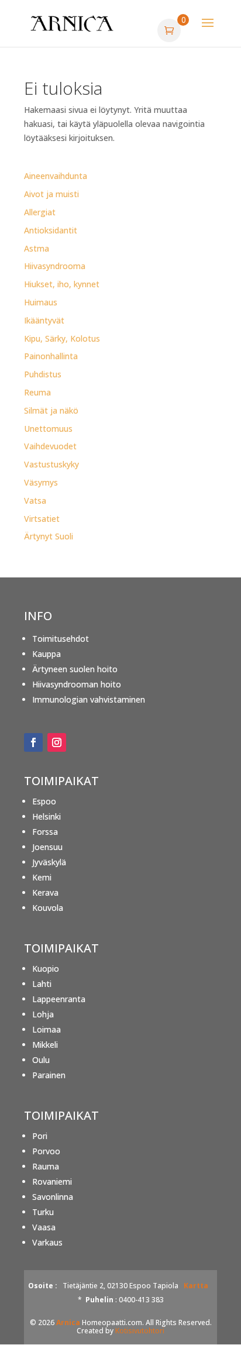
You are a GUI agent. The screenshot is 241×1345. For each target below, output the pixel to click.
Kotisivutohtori (139, 1331)
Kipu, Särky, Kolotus (62, 338)
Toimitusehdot (60, 638)
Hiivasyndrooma (54, 265)
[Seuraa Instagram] (56, 742)
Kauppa (46, 653)
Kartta (196, 1286)
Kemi (41, 877)
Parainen (49, 1075)
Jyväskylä (49, 862)
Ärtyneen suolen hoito (75, 669)
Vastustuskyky (51, 464)
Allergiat (40, 212)
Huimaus (40, 302)
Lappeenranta (58, 999)
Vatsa (35, 500)
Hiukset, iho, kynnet (61, 284)
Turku (43, 1211)
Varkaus (47, 1242)
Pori (39, 1135)
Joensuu (47, 846)
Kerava (45, 892)
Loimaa (46, 1029)
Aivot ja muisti (51, 193)
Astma (36, 248)
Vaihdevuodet (50, 446)
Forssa (45, 831)
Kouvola (47, 907)
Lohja (43, 1014)
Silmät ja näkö (51, 410)
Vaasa (44, 1227)
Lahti (41, 983)
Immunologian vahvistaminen (88, 699)
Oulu (41, 1059)
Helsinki (46, 816)
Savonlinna (52, 1196)
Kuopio (45, 968)
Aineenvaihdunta (55, 175)
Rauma (45, 1166)
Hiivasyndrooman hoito (76, 684)
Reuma (37, 392)
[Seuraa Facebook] (33, 742)
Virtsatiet (42, 518)
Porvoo (46, 1151)
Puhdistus (42, 374)
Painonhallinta (51, 356)
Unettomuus (48, 428)
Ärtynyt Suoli (48, 536)
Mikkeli (45, 1044)
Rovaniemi (52, 1181)
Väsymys (41, 482)
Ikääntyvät (44, 320)
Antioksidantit (50, 230)
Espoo (44, 801)
